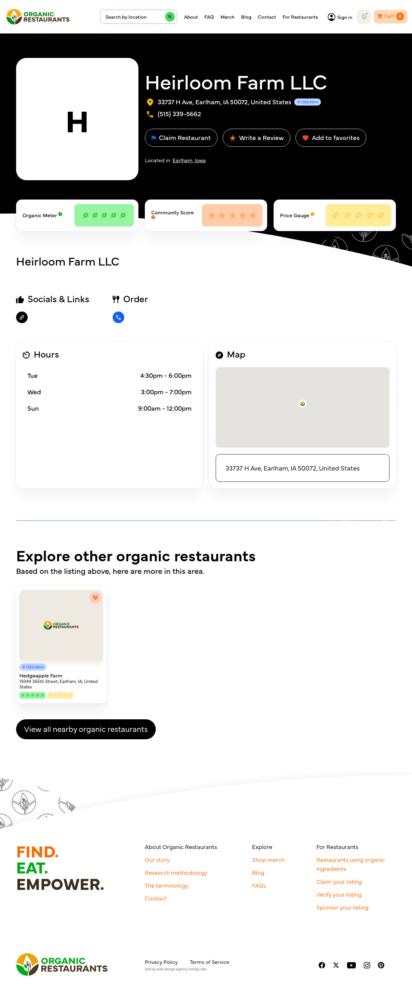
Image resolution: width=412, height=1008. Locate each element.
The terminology (166, 885)
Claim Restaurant (184, 137)
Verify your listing (338, 894)
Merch (227, 17)
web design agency (172, 969)
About (191, 17)
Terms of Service (209, 961)
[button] (302, 403)
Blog (246, 17)
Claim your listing (339, 881)
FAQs (259, 885)
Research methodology (176, 872)
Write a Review (261, 137)
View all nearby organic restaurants (86, 728)
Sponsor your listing (342, 907)
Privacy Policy (161, 961)
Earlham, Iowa (189, 159)
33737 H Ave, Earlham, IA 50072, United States (293, 467)
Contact (267, 17)
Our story (157, 859)
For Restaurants (300, 17)
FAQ (209, 17)
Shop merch (268, 859)
